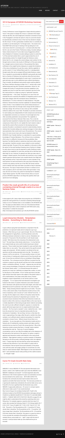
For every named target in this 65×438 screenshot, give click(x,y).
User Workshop (6, 26)
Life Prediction (30, 24)
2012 (48, 277)
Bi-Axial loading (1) (55, 35)
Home (40, 10)
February (51, 236)
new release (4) (53, 78)
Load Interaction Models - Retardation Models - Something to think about (19, 219)
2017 (48, 258)
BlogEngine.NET (29, 434)
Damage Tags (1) (55, 93)
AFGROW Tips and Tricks (28, 191)
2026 (51, 235)
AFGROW (4, 6)
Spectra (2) (51, 89)
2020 (48, 247)
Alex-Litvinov (16, 191)
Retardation (32, 222)
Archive (47, 10)
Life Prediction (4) (53, 68)
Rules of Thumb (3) (53, 86)
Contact (55, 10)
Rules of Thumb (6, 193)
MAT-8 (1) (53, 56)
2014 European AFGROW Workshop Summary (22, 22)
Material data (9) (53, 71)
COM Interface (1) (53, 38)
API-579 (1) (54, 49)
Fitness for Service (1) (54, 46)
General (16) (52, 60)
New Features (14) (53, 75)
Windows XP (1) (53, 104)
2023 (48, 244)
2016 (48, 262)
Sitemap (3, 434)
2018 (48, 255)
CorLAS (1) (53, 53)
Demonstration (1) (53, 42)
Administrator (15, 24)
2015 (48, 266)
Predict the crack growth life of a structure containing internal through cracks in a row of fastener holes (22, 187)
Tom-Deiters (16, 222)
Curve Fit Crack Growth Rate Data (17, 361)
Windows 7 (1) (52, 101)
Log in (62, 10)
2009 (48, 284)
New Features (37, 24)
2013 (48, 273)
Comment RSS (51, 223)
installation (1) (52, 64)
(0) (41, 26)
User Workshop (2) (53, 97)
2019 (48, 251)
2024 (48, 240)
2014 (48, 269)
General (24, 24)
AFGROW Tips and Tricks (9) (56, 31)
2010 (48, 280)
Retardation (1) (52, 82)
